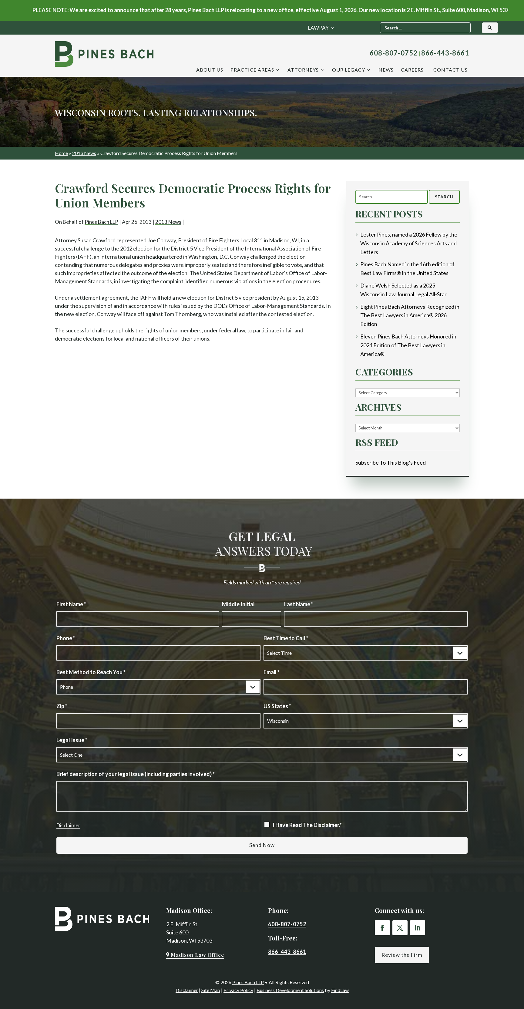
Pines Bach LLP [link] (101, 222)
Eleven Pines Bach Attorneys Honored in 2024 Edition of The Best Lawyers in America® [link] (408, 345)
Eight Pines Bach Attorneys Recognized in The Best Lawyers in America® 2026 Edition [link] (409, 315)
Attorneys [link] (303, 70)
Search (444, 196)
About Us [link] (209, 70)
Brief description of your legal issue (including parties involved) (135, 774)
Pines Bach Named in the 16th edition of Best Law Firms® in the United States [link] (407, 268)
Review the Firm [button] (401, 955)
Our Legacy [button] (348, 70)
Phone (65, 638)
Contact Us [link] (450, 70)
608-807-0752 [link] (394, 53)
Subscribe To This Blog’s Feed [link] (390, 462)
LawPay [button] (318, 28)
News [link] (386, 70)
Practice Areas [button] (252, 70)
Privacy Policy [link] (238, 990)
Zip (61, 706)
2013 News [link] (168, 222)
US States (277, 706)
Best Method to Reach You (91, 672)
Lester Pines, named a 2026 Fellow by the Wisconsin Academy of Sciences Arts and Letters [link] (408, 243)
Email (272, 672)
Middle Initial (238, 604)
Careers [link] (412, 70)
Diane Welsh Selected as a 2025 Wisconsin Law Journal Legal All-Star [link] (403, 290)
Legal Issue (71, 740)
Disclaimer (68, 825)
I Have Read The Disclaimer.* (307, 825)
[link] (104, 54)
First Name (71, 604)
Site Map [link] (210, 990)
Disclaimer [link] (187, 990)
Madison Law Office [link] (197, 954)
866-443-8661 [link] (445, 53)
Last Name (298, 604)
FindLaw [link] (340, 990)
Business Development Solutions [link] (290, 990)
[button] (382, 927)
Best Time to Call (286, 638)
